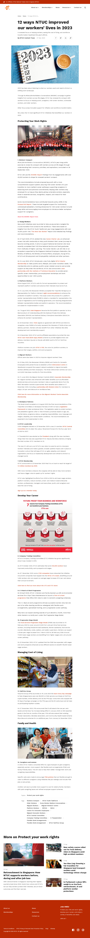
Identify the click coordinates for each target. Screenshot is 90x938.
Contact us (35, 916)
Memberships (8, 912)
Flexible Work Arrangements (36, 820)
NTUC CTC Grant (53, 576)
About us (7, 908)
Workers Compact (33, 801)
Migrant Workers (32, 805)
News (24, 16)
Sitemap (52, 928)
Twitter (61, 38)
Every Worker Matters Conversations (52, 803)
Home (19, 16)
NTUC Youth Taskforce (50, 801)
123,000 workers (57, 566)
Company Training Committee (37, 818)
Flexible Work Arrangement (36, 823)
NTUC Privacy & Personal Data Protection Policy (29, 928)
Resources (35, 912)
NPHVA (44, 808)
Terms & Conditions (9, 928)
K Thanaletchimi (56, 818)
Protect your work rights (35, 795)
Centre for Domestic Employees (38, 810)
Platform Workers (33, 808)
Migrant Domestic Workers (36, 813)
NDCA (52, 808)
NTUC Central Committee (35, 815)
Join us (62, 918)
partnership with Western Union (48, 387)
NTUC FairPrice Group (56, 823)
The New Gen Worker (39, 231)
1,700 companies (43, 573)
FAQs (46, 928)
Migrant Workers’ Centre (49, 805)
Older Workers (32, 803)
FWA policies (49, 777)
